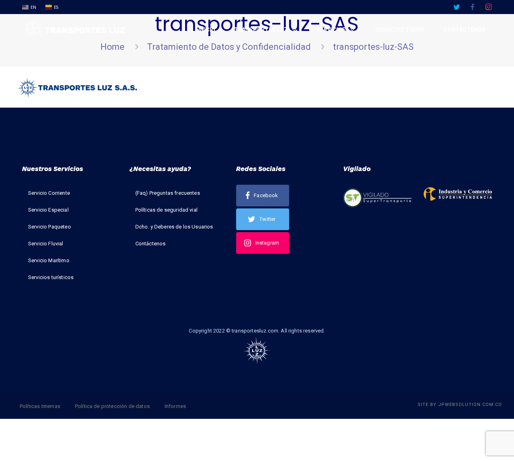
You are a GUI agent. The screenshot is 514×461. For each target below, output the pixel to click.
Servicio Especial (48, 210)
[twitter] (456, 7)
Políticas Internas (40, 406)
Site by (460, 404)
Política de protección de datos (112, 406)
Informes (175, 406)
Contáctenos (150, 244)
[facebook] (472, 7)
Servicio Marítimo (48, 260)
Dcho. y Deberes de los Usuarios (174, 227)
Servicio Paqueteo (49, 227)
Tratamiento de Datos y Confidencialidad (229, 47)
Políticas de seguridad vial (166, 210)
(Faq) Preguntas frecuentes (167, 193)
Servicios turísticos (50, 277)
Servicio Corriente (49, 193)
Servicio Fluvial (45, 244)
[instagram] (488, 7)
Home (112, 47)
